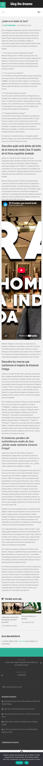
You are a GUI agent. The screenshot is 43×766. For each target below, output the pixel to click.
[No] (40, 759)
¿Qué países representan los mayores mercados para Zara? (10, 619)
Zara (3, 12)
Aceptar (19, 763)
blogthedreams (10, 25)
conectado (22, 641)
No (26, 763)
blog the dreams (21, 4)
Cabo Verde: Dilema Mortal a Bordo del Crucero (19, 709)
